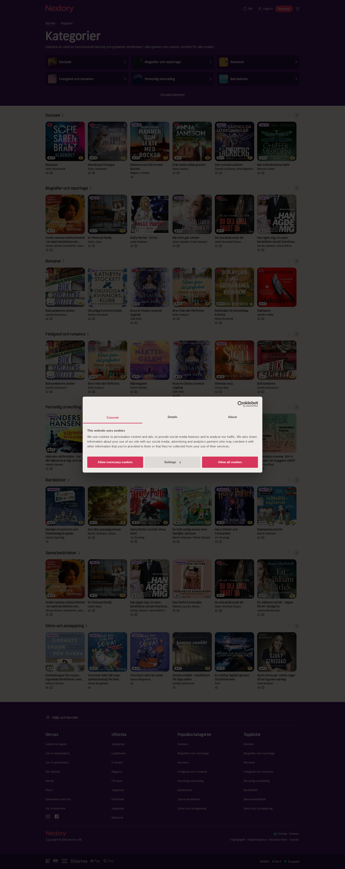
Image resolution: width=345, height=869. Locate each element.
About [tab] (232, 417)
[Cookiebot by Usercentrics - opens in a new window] (240, 404)
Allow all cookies (230, 462)
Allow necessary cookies (115, 462)
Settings (170, 462)
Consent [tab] (113, 417)
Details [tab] (172, 417)
